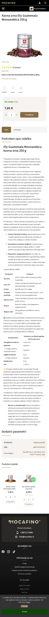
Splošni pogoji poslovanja (24, 567)
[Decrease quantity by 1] (6, 115)
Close (40, 96)
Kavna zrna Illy (39, 442)
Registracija (24, 589)
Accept (24, 611)
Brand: (5, 71)
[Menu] (3, 8)
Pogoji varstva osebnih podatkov (24, 570)
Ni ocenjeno (17, 67)
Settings (24, 606)
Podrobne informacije (9, 79)
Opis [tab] (6, 129)
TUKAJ (28, 602)
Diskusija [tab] (17, 129)
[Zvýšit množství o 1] (15, 497)
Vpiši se (24, 592)
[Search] (45, 3)
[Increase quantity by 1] (17, 115)
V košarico (29, 115)
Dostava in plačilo (24, 574)
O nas (24, 563)
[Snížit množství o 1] (6, 497)
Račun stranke (24, 585)
